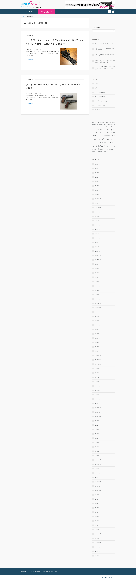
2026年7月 (98, 168)
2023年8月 (98, 320)
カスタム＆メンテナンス (101, 92)
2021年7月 (98, 429)
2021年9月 (98, 420)
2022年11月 (98, 359)
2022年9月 (98, 368)
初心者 (98, 149)
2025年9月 (98, 212)
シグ (97, 135)
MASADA (100, 124)
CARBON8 (99, 122)
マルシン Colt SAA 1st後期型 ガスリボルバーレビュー (105, 55)
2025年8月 (98, 216)
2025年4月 (98, 233)
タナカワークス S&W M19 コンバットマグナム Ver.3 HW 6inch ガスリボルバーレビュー (105, 68)
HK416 (107, 122)
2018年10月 (98, 542)
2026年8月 (98, 164)
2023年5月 (98, 333)
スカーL (100, 135)
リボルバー (101, 146)
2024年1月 (98, 299)
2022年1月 (98, 403)
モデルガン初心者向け (100, 105)
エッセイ (97, 83)
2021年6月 (98, 433)
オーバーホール (101, 126)
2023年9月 (98, 316)
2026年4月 (98, 181)
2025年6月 (98, 225)
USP (106, 124)
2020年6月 (98, 468)
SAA (103, 124)
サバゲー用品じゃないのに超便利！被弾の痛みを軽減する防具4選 (105, 61)
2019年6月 (98, 507)
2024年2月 (98, 294)
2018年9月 (98, 547)
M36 (93, 124)
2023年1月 (98, 351)
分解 (95, 149)
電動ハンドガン (103, 151)
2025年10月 (98, 207)
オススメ (96, 126)
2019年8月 (98, 499)
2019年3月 (98, 521)
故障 (102, 149)
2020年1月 (98, 477)
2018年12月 (98, 534)
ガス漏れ (110, 130)
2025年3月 (98, 238)
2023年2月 (98, 346)
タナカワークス (110, 136)
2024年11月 (98, 255)
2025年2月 (98, 242)
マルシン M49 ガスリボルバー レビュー (105, 43)
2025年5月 (98, 229)
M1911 (96, 124)
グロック (99, 133)
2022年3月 (98, 394)
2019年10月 (98, 490)
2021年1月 (98, 455)
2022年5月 (98, 386)
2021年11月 (98, 412)
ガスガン (107, 127)
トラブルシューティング (101, 101)
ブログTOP (29, 11)
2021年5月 (98, 438)
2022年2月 (98, 399)
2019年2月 (98, 525)
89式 (93, 122)
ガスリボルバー (102, 130)
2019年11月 (98, 486)
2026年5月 (98, 177)
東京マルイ (106, 149)
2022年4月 (98, 390)
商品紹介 (97, 109)
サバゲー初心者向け (100, 96)
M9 (114, 122)
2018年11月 (98, 538)
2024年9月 (98, 264)
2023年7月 (98, 325)
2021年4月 (98, 442)
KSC (110, 122)
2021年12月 (98, 407)
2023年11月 (98, 307)
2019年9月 (98, 494)
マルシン (108, 139)
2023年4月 (98, 338)
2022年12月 (98, 355)
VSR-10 (108, 124)
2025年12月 (98, 199)
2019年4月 (98, 516)
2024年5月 (98, 281)
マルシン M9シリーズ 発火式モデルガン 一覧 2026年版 (105, 48)
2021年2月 (98, 451)
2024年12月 (98, 251)
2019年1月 (98, 529)
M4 (112, 122)
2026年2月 (98, 190)
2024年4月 (98, 286)
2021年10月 (98, 416)
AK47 (96, 122)
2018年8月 (98, 551)
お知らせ (97, 88)
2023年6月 (98, 329)
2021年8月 (98, 425)
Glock (103, 122)
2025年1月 (98, 246)
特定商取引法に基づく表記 (50, 571)
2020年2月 (98, 473)
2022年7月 (98, 377)
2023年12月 (98, 303)
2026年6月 (98, 172)
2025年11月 (98, 203)
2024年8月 (98, 268)
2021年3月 (98, 447)
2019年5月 (98, 512)
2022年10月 (98, 364)
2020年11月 (98, 464)
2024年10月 (98, 259)
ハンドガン (101, 139)
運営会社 (24, 571)
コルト (108, 133)
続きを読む (30, 59)
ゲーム (105, 132)
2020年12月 (98, 460)
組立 (99, 151)
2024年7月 (98, 273)
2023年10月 (98, 312)
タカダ (103, 135)
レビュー (110, 146)
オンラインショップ (46, 11)
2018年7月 (98, 555)
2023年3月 (98, 342)
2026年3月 (98, 185)
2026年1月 (98, 194)
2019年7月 (98, 503)
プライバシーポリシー (34, 571)
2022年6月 (98, 381)
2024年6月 (98, 277)
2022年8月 (98, 373)
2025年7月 (98, 220)
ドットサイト (95, 139)
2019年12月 (98, 481)
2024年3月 (98, 290)
